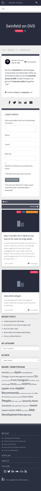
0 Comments (31, 62)
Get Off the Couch (34, 380)
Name (7, 135)
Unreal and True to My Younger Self (17, 325)
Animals (5, 372)
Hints (13, 384)
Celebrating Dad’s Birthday (14, 321)
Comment (9, 123)
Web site (8, 154)
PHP (12, 401)
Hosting (19, 384)
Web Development (32, 212)
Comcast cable (18, 81)
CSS (36, 376)
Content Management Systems (21, 376)
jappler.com (8, 388)
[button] (36, 2)
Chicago (5, 376)
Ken (27, 393)
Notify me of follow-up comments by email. (19, 167)
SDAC (20, 401)
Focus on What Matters (12, 336)
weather (26, 411)
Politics (16, 401)
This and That (17, 406)
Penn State (27, 396)
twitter (11, 410)
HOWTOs (26, 384)
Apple (18, 212)
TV (25, 31)
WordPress (34, 272)
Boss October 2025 (11, 329)
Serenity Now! (30, 401)
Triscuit (24, 406)
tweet (33, 405)
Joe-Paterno (22, 393)
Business (29, 372)
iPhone (34, 384)
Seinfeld (16, 70)
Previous (33, 207)
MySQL (20, 397)
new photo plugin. (12, 295)
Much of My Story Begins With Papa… (17, 332)
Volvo (22, 411)
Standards (19, 31)
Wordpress (25, 415)
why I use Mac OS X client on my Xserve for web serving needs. (19, 237)
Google (7, 384)
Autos (23, 373)
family (9, 380)
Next (6, 202)
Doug (3, 380)
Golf (3, 384)
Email (7, 144)
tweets (5, 410)
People (17, 92)
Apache (11, 373)
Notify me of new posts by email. (19, 174)
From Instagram (20, 380)
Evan (6, 380)
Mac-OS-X (32, 393)
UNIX (23, 212)
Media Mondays (14, 397)
